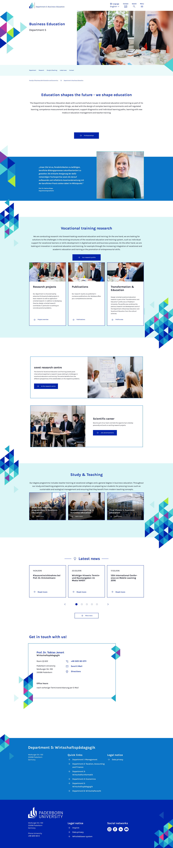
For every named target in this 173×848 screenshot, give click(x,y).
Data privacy (117, 759)
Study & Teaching (52, 70)
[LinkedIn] (121, 829)
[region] (85, 70)
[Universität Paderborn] (86, 812)
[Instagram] (109, 829)
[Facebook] (115, 829)
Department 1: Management (84, 759)
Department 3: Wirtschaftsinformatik (82, 773)
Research (41, 70)
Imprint (75, 828)
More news (88, 615)
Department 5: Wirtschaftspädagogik (82, 785)
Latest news (63, 70)
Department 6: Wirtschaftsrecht (86, 791)
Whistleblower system (82, 836)
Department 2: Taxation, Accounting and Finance (88, 765)
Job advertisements (107, 433)
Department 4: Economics (84, 779)
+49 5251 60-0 (34, 836)
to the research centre (48, 386)
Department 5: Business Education (50, 7)
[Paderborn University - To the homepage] (31, 5)
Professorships (89, 135)
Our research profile (89, 257)
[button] (115, 5)
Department (32, 70)
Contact (71, 70)
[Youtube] (126, 829)
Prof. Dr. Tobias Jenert (50, 652)
